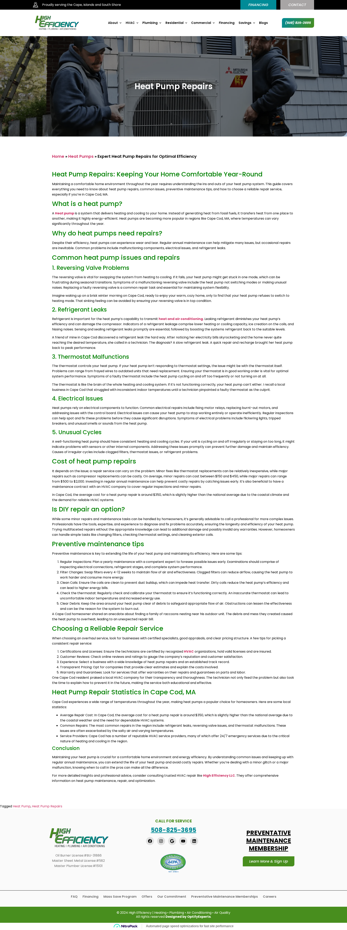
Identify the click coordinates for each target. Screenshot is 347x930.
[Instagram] (161, 841)
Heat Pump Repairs (47, 806)
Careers (269, 897)
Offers (147, 897)
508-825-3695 (173, 830)
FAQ (74, 897)
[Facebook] (150, 841)
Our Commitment (171, 897)
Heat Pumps (81, 156)
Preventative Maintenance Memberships (224, 897)
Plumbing (150, 23)
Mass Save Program (120, 897)
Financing (227, 23)
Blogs (263, 23)
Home (58, 156)
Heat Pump (22, 806)
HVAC (130, 23)
